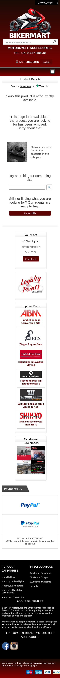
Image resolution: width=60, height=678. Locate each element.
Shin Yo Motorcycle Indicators (30, 423)
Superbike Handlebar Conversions (12, 591)
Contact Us (30, 213)
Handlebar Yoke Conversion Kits (30, 321)
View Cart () (45, 3)
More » (47, 627)
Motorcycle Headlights (13, 581)
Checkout (30, 258)
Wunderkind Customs (40, 581)
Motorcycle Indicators (12, 585)
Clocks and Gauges (39, 577)
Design (19, 665)
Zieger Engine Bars (30, 344)
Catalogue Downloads (41, 573)
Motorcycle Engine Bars (13, 597)
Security (34, 586)
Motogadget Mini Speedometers (31, 382)
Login (46, 61)
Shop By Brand (9, 577)
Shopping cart (33, 241)
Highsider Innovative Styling (30, 363)
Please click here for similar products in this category (40, 152)
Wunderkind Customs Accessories (31, 405)
